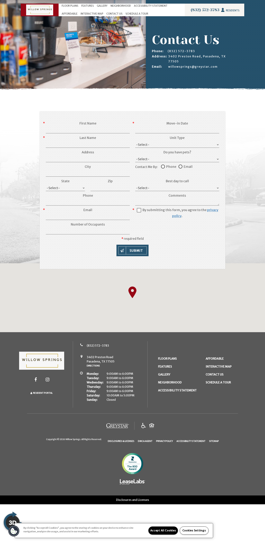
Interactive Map (92, 13)
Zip (110, 181)
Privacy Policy (164, 441)
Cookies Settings (194, 530)
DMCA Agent (145, 441)
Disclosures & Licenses (121, 441)
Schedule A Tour (136, 13)
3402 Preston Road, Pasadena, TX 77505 (197, 58)
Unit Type (177, 138)
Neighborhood (121, 5)
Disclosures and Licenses (132, 500)
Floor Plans (70, 5)
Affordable (70, 13)
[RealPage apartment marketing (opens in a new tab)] (132, 482)
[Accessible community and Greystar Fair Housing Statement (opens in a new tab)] (143, 426)
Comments (177, 195)
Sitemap (214, 441)
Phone (88, 195)
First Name (87, 123)
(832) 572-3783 (205, 10)
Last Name (88, 138)
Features (87, 5)
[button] (36, 379)
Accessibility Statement (150, 5)
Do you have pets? (177, 152)
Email (87, 210)
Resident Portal (43, 393)
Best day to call (177, 181)
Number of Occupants (88, 224)
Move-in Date (177, 123)
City (88, 167)
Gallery (102, 5)
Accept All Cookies (163, 530)
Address (88, 152)
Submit (136, 251)
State (65, 181)
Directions (93, 365)
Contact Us (114, 13)
